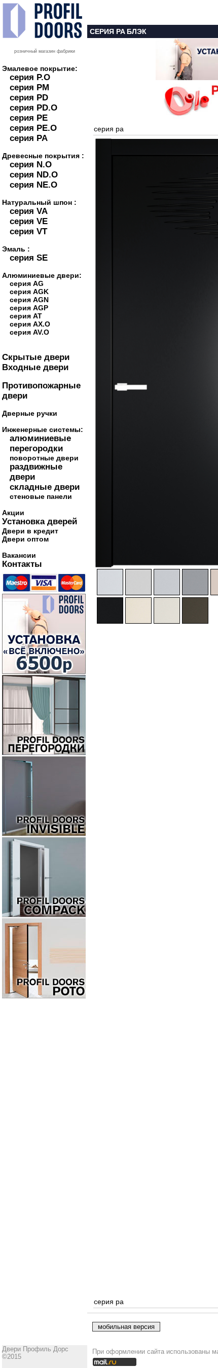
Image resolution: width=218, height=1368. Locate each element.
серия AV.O (29, 332)
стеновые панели (41, 496)
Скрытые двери (35, 357)
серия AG (27, 283)
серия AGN (29, 300)
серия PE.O (33, 128)
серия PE (29, 118)
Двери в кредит (30, 531)
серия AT (26, 316)
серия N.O (31, 164)
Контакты (22, 564)
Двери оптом (25, 539)
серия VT (28, 231)
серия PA (29, 138)
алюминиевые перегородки (40, 443)
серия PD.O (33, 108)
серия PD (29, 97)
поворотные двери (44, 458)
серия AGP (29, 308)
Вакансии (19, 555)
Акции (13, 513)
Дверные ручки (29, 413)
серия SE (29, 258)
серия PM (29, 87)
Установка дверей (39, 521)
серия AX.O (30, 324)
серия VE (29, 221)
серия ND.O (34, 174)
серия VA (29, 211)
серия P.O (30, 77)
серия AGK (29, 291)
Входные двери (35, 367)
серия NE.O (33, 185)
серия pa (109, 129)
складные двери (45, 487)
